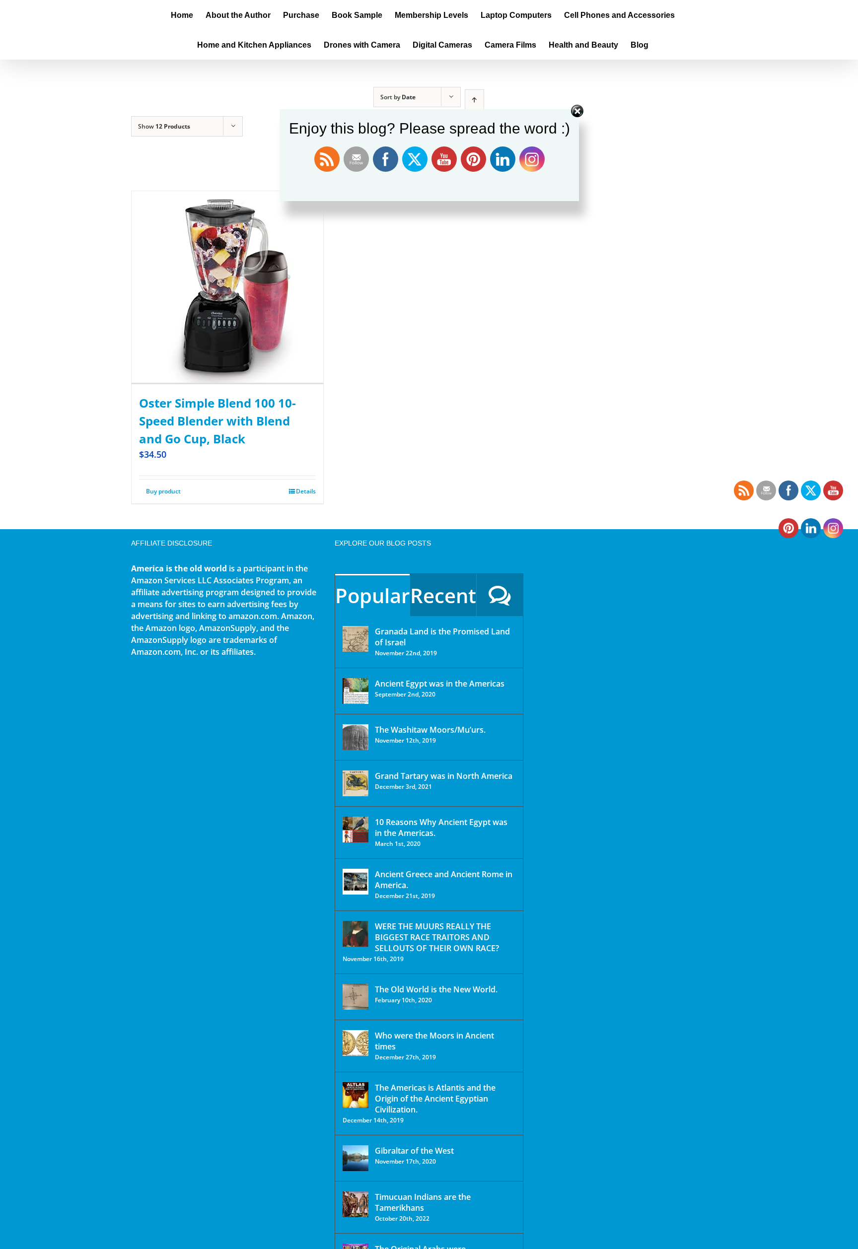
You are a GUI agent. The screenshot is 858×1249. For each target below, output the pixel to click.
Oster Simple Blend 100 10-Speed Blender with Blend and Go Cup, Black (217, 421)
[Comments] (500, 595)
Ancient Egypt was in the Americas (439, 683)
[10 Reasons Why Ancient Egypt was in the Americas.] (355, 829)
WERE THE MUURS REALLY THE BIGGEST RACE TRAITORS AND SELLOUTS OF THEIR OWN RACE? (437, 937)
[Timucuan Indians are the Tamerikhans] (355, 1204)
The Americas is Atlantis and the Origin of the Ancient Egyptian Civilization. (435, 1098)
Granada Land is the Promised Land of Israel (442, 637)
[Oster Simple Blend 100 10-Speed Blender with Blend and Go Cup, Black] (227, 287)
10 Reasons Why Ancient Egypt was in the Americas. (441, 827)
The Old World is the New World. (436, 989)
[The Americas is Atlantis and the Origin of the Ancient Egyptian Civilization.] (355, 1095)
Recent (443, 595)
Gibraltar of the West (414, 1150)
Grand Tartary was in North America (443, 775)
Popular (372, 595)
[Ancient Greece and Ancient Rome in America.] (355, 882)
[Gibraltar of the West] (355, 1158)
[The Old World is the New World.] (355, 997)
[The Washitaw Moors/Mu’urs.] (355, 737)
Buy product (163, 491)
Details (306, 491)
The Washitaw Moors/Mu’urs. (430, 729)
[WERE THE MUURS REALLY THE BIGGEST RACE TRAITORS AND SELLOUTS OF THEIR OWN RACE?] (355, 934)
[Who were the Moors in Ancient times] (355, 1043)
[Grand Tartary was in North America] (355, 783)
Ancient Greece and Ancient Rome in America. (443, 880)
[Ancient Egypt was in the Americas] (355, 691)
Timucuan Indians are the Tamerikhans (423, 1202)
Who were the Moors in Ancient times (434, 1041)
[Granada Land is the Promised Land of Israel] (355, 639)
